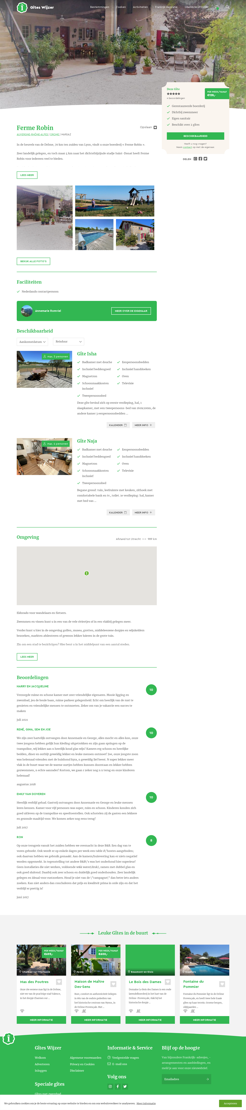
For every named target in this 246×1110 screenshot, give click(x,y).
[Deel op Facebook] (201, 159)
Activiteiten (140, 7)
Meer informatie (146, 1103)
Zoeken (121, 7)
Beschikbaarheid (196, 136)
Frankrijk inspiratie (166, 7)
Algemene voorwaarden (85, 1057)
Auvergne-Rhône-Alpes (33, 134)
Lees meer (27, 175)
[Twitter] (125, 1087)
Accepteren (230, 1103)
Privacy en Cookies (82, 1064)
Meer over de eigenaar (131, 311)
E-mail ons (119, 1064)
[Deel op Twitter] (206, 159)
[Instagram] (110, 1087)
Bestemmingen (99, 7)
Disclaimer (77, 1070)
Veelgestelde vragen (125, 1057)
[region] (123, 1102)
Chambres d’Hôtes (196, 7)
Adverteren (42, 1064)
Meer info (142, 425)
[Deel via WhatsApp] (196, 159)
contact (187, 147)
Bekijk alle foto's (33, 261)
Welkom (40, 1057)
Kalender (116, 425)
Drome (55, 134)
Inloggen (41, 1070)
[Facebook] (118, 1087)
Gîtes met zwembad (48, 1094)
